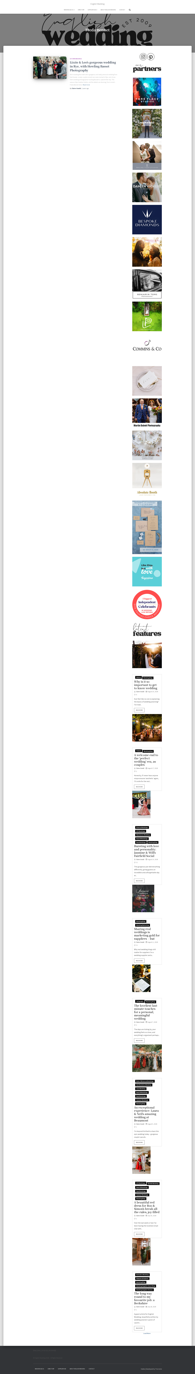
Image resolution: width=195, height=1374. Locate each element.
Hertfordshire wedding (143, 1085)
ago (85, 88)
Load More (147, 1333)
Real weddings (141, 842)
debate (138, 751)
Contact (122, 10)
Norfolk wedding (153, 1183)
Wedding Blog (68, 10)
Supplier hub (92, 10)
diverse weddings (142, 827)
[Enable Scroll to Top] (190, 1369)
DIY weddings (140, 831)
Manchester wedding (143, 835)
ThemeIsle (158, 1369)
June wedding (140, 1089)
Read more (86, 85)
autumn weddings (76, 59)
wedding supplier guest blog (145, 1286)
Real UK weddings (142, 838)
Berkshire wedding (142, 1274)
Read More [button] (139, 710)
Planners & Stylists (142, 1278)
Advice (138, 677)
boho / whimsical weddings (145, 1081)
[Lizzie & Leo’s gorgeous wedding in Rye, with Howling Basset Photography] (49, 68)
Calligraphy (139, 1001)
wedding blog (147, 678)
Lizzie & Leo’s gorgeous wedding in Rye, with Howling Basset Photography (93, 66)
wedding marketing (142, 925)
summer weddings (142, 1100)
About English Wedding (108, 10)
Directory (81, 10)
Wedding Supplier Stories (144, 1290)
